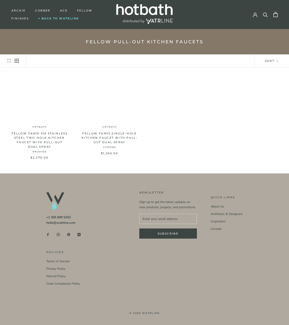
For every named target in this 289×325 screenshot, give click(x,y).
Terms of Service (58, 261)
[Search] (265, 14)
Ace (64, 10)
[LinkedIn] (79, 234)
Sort (270, 60)
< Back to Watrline (58, 18)
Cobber (42, 10)
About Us (217, 206)
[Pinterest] (68, 234)
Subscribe (168, 233)
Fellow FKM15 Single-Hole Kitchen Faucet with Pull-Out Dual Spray (110, 138)
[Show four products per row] (17, 61)
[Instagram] (58, 234)
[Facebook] (47, 234)
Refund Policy (56, 276)
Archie (18, 10)
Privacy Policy (55, 269)
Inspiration (218, 221)
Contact (216, 229)
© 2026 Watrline (144, 313)
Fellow (84, 10)
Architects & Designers (227, 214)
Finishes (20, 18)
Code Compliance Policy (63, 283)
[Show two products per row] (9, 61)
